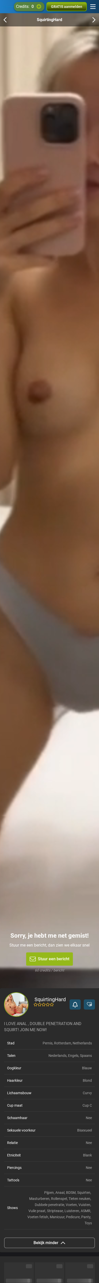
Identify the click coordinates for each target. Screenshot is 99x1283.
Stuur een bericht (53, 958)
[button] (75, 1004)
